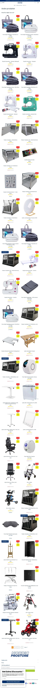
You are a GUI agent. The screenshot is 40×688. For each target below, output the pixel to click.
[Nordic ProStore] (20, 3)
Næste (25, 647)
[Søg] (35, 3)
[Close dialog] (23, 671)
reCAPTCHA (33, 679)
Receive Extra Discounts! (13, 682)
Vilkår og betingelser (28, 679)
